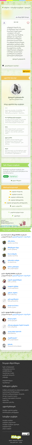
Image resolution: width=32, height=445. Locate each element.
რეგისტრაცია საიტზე (8, 373)
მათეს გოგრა (12, 319)
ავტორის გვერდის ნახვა (16, 99)
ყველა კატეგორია (17, 206)
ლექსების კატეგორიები (9, 422)
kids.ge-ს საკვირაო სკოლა (10, 396)
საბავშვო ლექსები (17, 7)
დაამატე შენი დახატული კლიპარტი (9, 225)
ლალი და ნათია (13, 305)
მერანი (10, 344)
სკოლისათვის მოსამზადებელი (11, 392)
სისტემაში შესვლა (8, 380)
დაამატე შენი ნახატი (22, 17)
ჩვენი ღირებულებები (8, 367)
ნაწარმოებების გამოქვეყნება (11, 412)
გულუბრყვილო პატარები (12, 65)
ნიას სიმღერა (12, 254)
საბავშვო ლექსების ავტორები (11, 424)
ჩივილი (27, 71)
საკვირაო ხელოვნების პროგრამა (12, 398)
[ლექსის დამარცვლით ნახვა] (4, 22)
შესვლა (6, 176)
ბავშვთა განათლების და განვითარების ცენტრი (16, 390)
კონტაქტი (5, 377)
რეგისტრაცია (13, 176)
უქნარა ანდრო (12, 293)
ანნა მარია (11, 241)
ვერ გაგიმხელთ (13, 299)
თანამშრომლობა (7, 371)
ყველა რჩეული (16, 180)
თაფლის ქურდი (13, 286)
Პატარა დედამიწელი (15, 280)
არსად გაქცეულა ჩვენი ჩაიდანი (18, 325)
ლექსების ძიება (7, 426)
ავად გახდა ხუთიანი (14, 331)
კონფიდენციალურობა (9, 369)
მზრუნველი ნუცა (13, 247)
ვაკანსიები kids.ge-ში (8, 375)
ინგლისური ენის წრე (8, 402)
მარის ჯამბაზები (13, 267)
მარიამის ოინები (13, 260)
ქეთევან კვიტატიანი (19, 59)
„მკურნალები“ (12, 338)
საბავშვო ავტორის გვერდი (10, 410)
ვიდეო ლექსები (7, 428)
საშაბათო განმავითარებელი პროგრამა (13, 394)
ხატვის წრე (6, 400)
